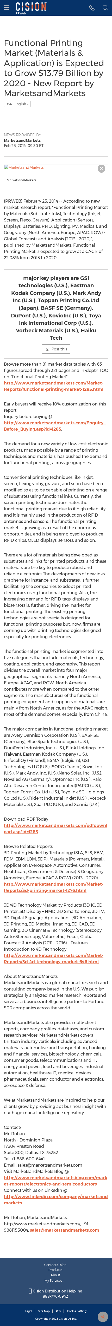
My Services (54, 1280)
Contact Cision (55, 1265)
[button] (92, 8)
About (55, 1275)
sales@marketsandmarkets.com (64, 1230)
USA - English (16, 104)
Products (55, 1270)
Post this (59, 349)
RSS (58, 1311)
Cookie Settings (77, 1311)
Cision (63, 1318)
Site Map (44, 1311)
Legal (28, 1311)
